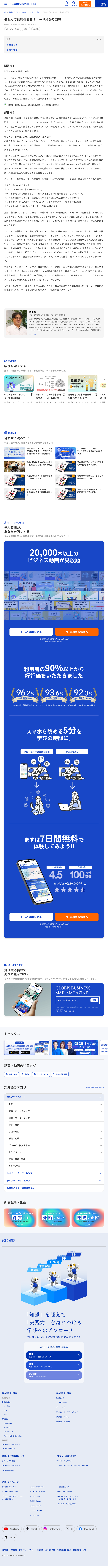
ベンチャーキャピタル (64, 1461)
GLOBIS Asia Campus (37, 1491)
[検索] (66, 4)
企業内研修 (60, 1398)
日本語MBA (6, 1402)
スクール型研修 (61, 1402)
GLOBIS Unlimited (8, 1449)
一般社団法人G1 (63, 1487)
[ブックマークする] (32, 394)
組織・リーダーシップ (19, 1118)
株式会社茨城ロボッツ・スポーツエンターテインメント (67, 1497)
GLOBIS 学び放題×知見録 (11, 1444)
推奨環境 (40, 1550)
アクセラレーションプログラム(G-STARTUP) (72, 1465)
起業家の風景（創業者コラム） (21, 1188)
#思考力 (26, 29)
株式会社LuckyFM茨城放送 (66, 1504)
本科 (41, 1355)
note (12, 1537)
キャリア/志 (14, 1165)
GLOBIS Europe (35, 1501)
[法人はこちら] (101, 3)
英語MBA (5, 1419)
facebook (89, 1528)
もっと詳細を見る (31, 632)
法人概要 (5, 1550)
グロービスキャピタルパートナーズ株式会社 (12, 1497)
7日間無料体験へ (85, 3)
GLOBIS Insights (8, 1470)
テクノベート (15, 1152)
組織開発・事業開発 (63, 1422)
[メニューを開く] (5, 3)
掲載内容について (79, 1550)
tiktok (34, 1528)
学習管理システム (62, 1417)
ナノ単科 (37, 1375)
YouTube (14, 1528)
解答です (13, 49)
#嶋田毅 (36, 29)
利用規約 (14, 1550)
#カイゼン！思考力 (12, 29)
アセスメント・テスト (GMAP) (67, 1412)
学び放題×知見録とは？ (94, 1087)
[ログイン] (74, 4)
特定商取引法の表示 (64, 1550)
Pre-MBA (7, 1427)
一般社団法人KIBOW (64, 1491)
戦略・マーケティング (19, 1111)
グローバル (14, 1131)
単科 (40, 1365)
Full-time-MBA (9, 1432)
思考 (38, 12)
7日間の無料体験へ (76, 632)
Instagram (54, 1528)
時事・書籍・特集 (17, 1159)
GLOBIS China (35, 1496)
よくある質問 (50, 1550)
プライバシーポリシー (27, 1550)
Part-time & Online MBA (12, 1436)
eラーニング (60, 1407)
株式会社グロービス (9, 1487)
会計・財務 (14, 1124)
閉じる (99, 39)
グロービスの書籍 (8, 1461)
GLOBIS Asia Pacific (37, 1487)
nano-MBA (8, 1423)
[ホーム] (5, 12)
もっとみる (33, 334)
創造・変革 (14, 1138)
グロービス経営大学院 (19, 1145)
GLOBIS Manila (35, 1506)
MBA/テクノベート (27, 12)
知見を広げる (13, 12)
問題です (13, 44)
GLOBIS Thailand (36, 1511)
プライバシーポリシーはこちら (65, 1011)
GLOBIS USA (34, 1515)
